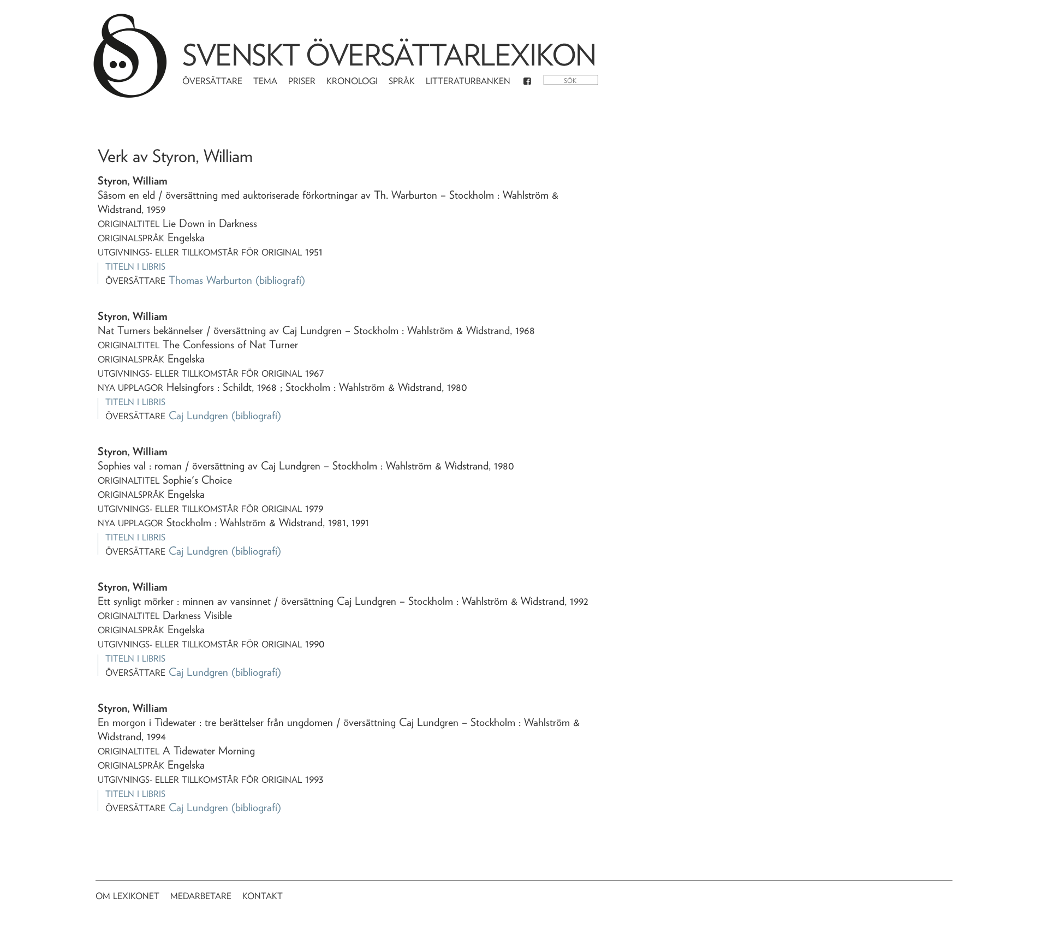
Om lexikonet (127, 896)
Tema (265, 81)
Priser (301, 81)
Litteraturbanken (468, 81)
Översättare (212, 81)
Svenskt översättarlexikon (389, 55)
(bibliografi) (280, 280)
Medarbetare (200, 896)
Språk (402, 81)
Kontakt (262, 896)
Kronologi (352, 81)
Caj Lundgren (198, 415)
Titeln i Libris (135, 266)
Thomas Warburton (210, 280)
